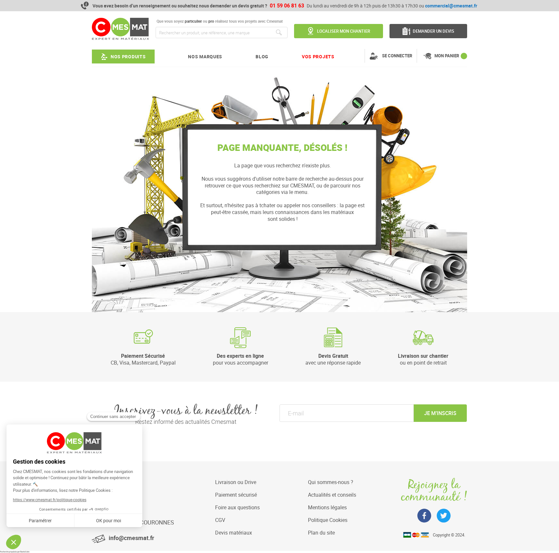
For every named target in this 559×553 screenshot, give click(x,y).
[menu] (213, 56)
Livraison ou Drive (235, 482)
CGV (220, 520)
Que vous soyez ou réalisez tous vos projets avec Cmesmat (219, 21)
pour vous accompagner (240, 359)
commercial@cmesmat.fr (451, 6)
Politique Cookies (327, 520)
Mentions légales (327, 507)
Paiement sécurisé (236, 494)
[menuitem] (123, 56)
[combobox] (222, 32)
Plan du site (321, 532)
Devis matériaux (233, 532)
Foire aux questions (237, 507)
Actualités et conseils (332, 494)
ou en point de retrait (423, 359)
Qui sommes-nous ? (330, 482)
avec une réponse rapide (333, 359)
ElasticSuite (24, 551)
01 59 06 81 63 (287, 5)
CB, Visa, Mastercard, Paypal (143, 359)
